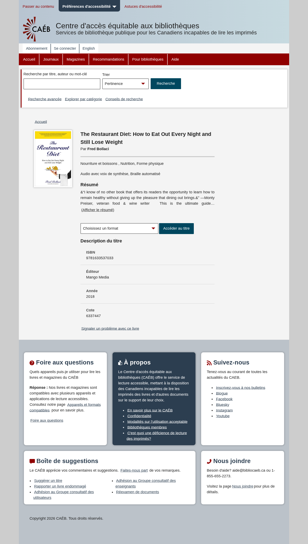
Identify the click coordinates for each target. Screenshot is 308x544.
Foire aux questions (46, 420)
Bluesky (222, 404)
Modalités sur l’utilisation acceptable (157, 421)
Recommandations (108, 59)
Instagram (224, 410)
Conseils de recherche (124, 99)
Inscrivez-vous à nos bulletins (240, 387)
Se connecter (65, 48)
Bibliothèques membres (147, 427)
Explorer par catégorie (83, 99)
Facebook (224, 399)
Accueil (29, 59)
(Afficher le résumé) (97, 210)
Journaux (51, 59)
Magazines (76, 59)
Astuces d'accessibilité (143, 6)
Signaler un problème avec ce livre (110, 328)
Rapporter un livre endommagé (60, 486)
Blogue (222, 393)
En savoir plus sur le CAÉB (150, 410)
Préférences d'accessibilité (86, 6)
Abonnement (36, 48)
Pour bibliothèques (147, 59)
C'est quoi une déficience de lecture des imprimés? (157, 436)
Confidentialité (139, 416)
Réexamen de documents (137, 492)
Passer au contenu (38, 6)
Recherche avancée (45, 99)
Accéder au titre (176, 228)
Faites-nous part (134, 470)
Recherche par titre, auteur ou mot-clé (55, 74)
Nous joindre (242, 486)
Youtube (223, 416)
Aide (175, 59)
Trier (106, 75)
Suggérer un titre (48, 481)
